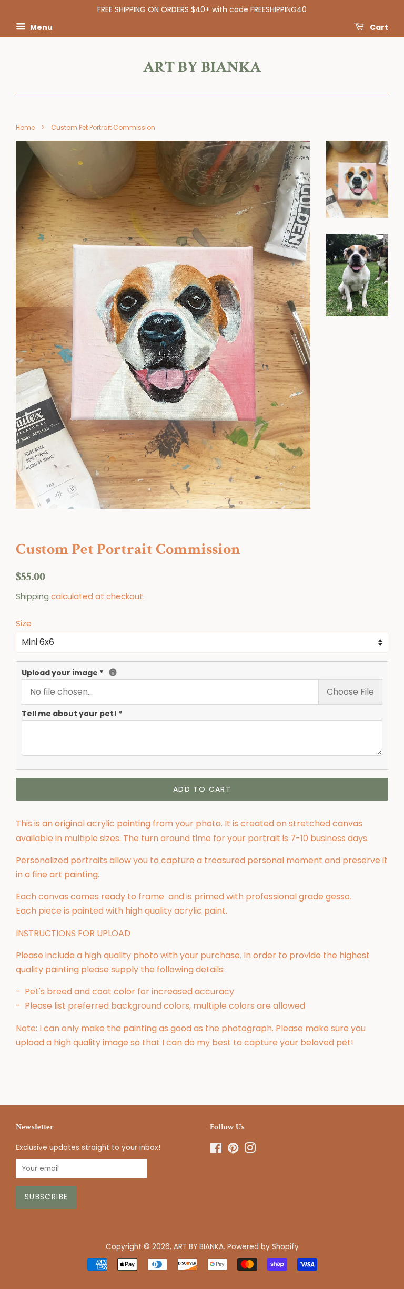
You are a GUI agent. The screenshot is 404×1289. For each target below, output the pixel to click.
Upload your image (89, 672)
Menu (40, 27)
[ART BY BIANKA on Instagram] (250, 1150)
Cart (378, 27)
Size (24, 623)
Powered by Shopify (263, 1247)
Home (25, 127)
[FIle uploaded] (113, 672)
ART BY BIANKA (202, 67)
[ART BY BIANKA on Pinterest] (233, 1150)
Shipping (32, 596)
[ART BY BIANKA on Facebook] (216, 1150)
